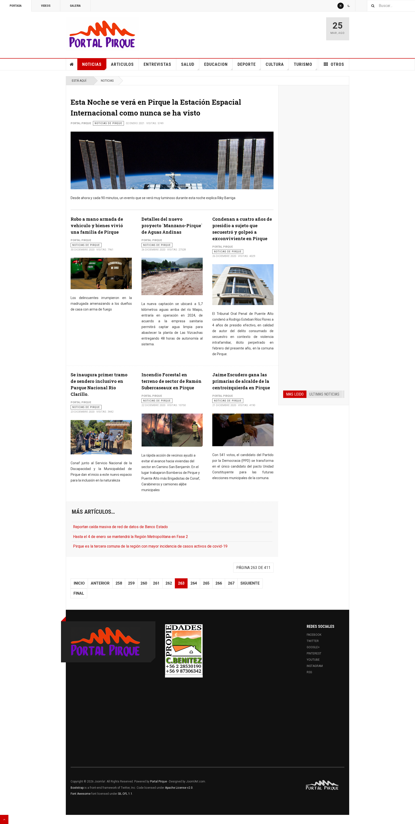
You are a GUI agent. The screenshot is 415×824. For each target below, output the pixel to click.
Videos (45, 5)
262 (168, 583)
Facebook (314, 634)
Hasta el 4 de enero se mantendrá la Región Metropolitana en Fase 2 (130, 536)
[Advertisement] (313, 163)
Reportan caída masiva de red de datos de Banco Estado (120, 527)
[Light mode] (340, 6)
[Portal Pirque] (102, 34)
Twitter (313, 641)
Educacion (216, 64)
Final (78, 593)
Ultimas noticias (324, 394)
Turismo (303, 64)
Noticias (92, 64)
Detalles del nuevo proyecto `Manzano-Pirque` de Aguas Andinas (171, 225)
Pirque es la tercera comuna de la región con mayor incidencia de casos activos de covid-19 (150, 546)
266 (218, 583)
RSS (309, 672)
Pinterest (314, 653)
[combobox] (391, 5)
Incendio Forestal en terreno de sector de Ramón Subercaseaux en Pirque (171, 381)
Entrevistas (157, 64)
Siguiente (250, 583)
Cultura (275, 64)
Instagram (315, 666)
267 (231, 583)
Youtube (313, 659)
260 (143, 583)
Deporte (247, 64)
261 (156, 583)
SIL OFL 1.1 (125, 793)
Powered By (322, 785)
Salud (187, 64)
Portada (16, 5)
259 (131, 583)
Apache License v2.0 (179, 787)
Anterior (100, 583)
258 (119, 583)
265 (206, 583)
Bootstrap (77, 787)
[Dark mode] (349, 6)
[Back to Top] (4, 819)
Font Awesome (81, 793)
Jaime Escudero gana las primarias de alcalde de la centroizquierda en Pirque (241, 381)
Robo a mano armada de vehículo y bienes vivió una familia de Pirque (97, 225)
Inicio (79, 583)
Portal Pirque (158, 781)
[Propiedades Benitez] (184, 649)
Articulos (122, 64)
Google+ (313, 647)
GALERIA (75, 5)
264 (193, 583)
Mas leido (295, 394)
